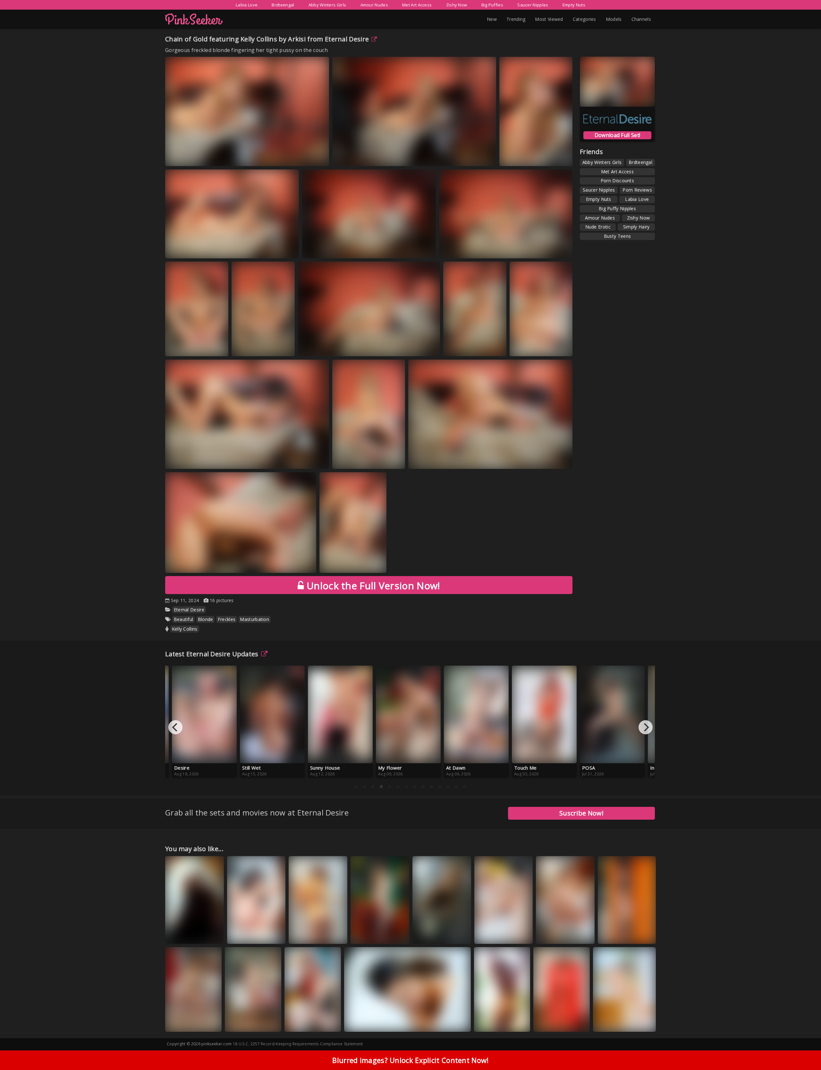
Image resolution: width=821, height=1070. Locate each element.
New (492, 19)
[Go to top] (803, 1049)
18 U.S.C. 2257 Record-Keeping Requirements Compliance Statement (298, 1044)
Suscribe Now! (581, 813)
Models (614, 19)
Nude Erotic (598, 227)
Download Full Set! (617, 135)
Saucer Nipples (532, 5)
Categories (584, 19)
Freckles (226, 619)
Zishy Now (456, 5)
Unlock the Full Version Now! (372, 585)
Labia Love (247, 5)
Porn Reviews (637, 190)
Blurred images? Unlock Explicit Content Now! (410, 1060)
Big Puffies (492, 5)
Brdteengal (283, 5)
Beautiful (183, 619)
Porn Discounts (617, 180)
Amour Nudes (374, 5)
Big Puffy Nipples (617, 208)
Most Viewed (549, 19)
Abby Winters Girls (327, 5)
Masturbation (254, 619)
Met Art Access (417, 5)
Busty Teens (617, 236)
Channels (641, 19)
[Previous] (175, 727)
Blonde (205, 619)
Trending (515, 19)
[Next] (646, 727)
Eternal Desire (347, 39)
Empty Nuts (574, 5)
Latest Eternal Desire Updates (211, 654)
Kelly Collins (185, 629)
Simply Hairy (636, 227)
